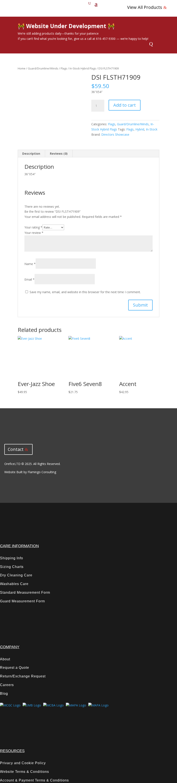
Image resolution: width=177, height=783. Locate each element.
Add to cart (124, 105)
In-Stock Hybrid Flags (83, 68)
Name (30, 264)
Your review (33, 233)
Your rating (33, 227)
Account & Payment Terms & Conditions (34, 780)
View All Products (144, 7)
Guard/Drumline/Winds (43, 68)
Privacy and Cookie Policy (23, 763)
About (5, 659)
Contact (16, 449)
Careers (7, 685)
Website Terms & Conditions (24, 771)
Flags (64, 68)
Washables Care (14, 584)
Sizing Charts (12, 567)
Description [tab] (31, 153)
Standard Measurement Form (25, 592)
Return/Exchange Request (23, 676)
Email (29, 279)
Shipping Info (11, 558)
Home (21, 68)
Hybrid (139, 129)
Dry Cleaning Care (16, 575)
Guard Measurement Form (22, 601)
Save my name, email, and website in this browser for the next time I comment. (85, 292)
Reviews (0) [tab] (59, 153)
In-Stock (151, 129)
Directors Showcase (115, 134)
